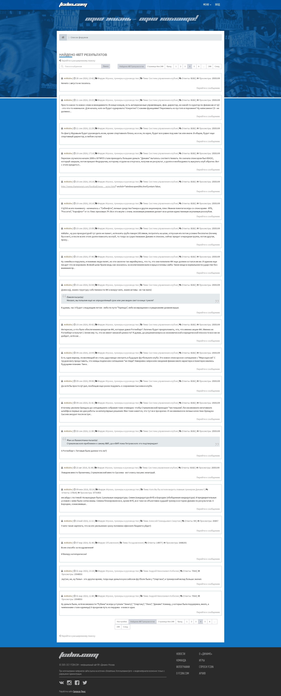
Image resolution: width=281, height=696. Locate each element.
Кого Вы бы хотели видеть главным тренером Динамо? (176, 489)
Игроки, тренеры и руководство (122, 78)
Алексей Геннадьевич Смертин (165, 520)
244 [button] (209, 66)
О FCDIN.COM (182, 673)
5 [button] (194, 66)
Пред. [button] (169, 66)
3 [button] (185, 66)
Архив (202, 673)
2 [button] (180, 66)
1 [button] (175, 66)
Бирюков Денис (79, 691)
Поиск (105, 66)
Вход (217, 4)
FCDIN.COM (73, 5)
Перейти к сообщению (208, 88)
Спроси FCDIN (206, 667)
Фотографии (183, 667)
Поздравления (135, 542)
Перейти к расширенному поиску (78, 60)
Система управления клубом (163, 78)
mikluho (68, 78)
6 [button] (198, 66)
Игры (202, 660)
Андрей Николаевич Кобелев (164, 570)
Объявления (112, 542)
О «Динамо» (205, 654)
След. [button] (217, 66)
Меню (206, 4)
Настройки (122, 621)
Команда (181, 660)
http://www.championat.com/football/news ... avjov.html (88, 186)
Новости (180, 654)
